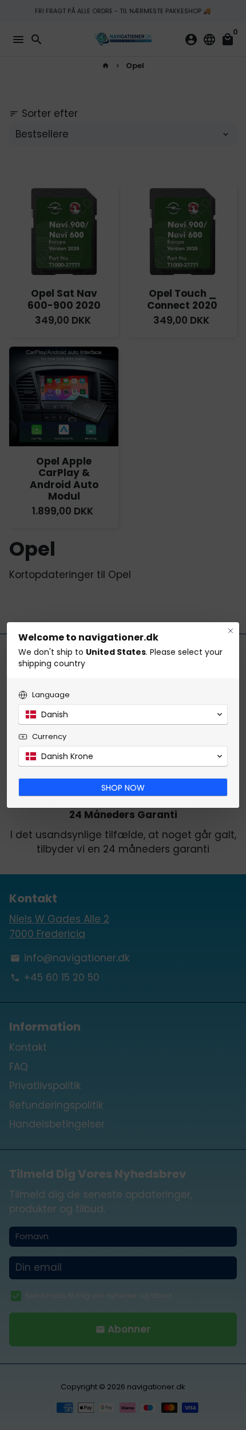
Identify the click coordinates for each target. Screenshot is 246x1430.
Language (51, 695)
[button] (123, 714)
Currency (49, 736)
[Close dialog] (230, 630)
